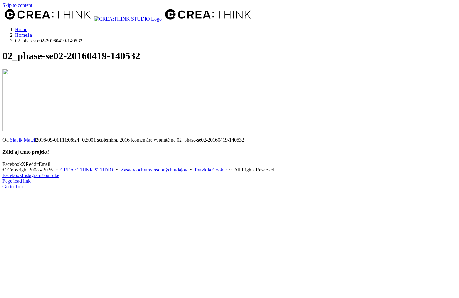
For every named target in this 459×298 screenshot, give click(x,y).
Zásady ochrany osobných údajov (154, 169)
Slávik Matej (22, 139)
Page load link (16, 181)
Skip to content (17, 5)
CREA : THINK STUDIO (86, 169)
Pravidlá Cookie (211, 169)
